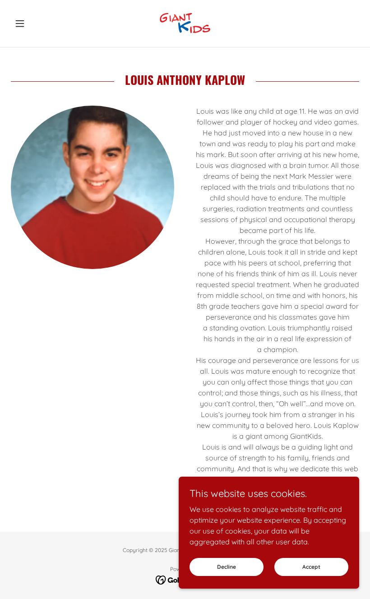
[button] (37, 23)
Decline (226, 566)
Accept (311, 566)
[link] (185, 23)
